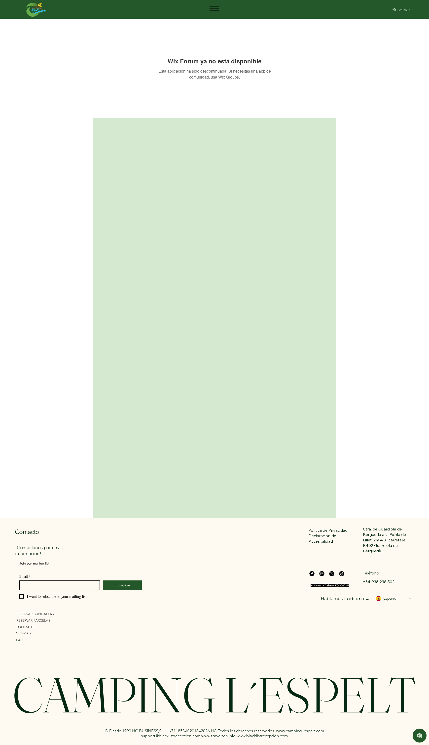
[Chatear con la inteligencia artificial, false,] (420, 736)
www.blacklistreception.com (262, 735)
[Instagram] (322, 573)
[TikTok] (342, 573)
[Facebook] (312, 573)
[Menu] (214, 8)
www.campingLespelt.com (300, 730)
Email (25, 576)
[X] (332, 573)
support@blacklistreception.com (170, 735)
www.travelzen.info (218, 735)
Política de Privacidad (328, 530)
